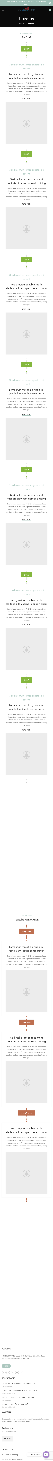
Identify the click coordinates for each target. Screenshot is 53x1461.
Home (21, 23)
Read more (26, 99)
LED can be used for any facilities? (15, 1404)
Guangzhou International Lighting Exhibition (18, 1397)
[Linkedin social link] (17, 1372)
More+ (6, 1366)
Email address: (7, 1428)
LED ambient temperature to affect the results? (20, 1390)
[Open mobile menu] (3, 9)
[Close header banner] (50, 3)
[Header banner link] (23, 3)
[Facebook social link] (4, 1372)
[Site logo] (26, 10)
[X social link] (8, 1372)
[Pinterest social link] (12, 1372)
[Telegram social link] (21, 1372)
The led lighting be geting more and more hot (19, 1383)
